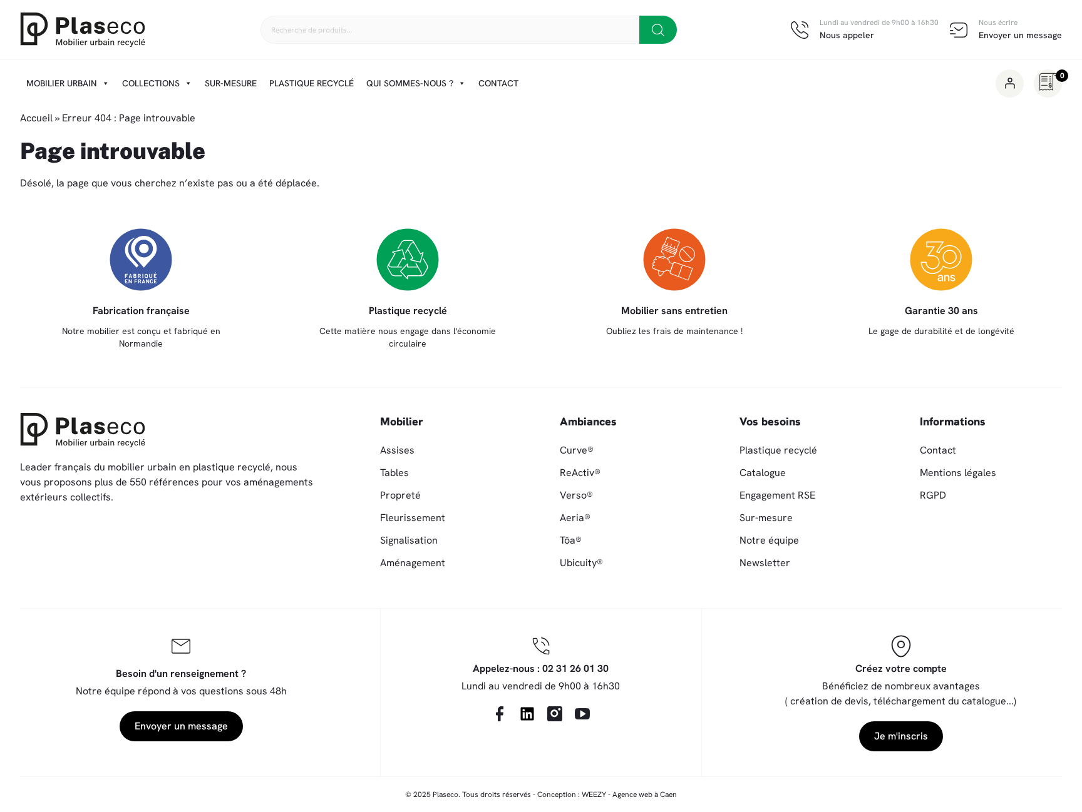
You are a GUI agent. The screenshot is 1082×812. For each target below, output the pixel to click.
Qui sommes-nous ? (409, 83)
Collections (151, 83)
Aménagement (412, 562)
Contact (498, 83)
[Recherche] (658, 30)
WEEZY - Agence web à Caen (629, 794)
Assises (397, 450)
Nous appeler (847, 35)
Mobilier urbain (61, 83)
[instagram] (554, 713)
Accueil (36, 117)
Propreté (400, 495)
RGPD (933, 495)
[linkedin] (527, 713)
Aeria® (575, 517)
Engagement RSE (777, 495)
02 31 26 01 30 (575, 668)
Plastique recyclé (311, 83)
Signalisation (409, 540)
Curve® (577, 450)
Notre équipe (769, 540)
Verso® (576, 495)
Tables (394, 472)
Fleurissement (412, 517)
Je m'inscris (901, 736)
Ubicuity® (581, 562)
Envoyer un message (1020, 35)
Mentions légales (958, 472)
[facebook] (499, 713)
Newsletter (764, 562)
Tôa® (571, 540)
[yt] (582, 713)
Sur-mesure (231, 83)
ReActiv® (580, 472)
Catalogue (762, 472)
